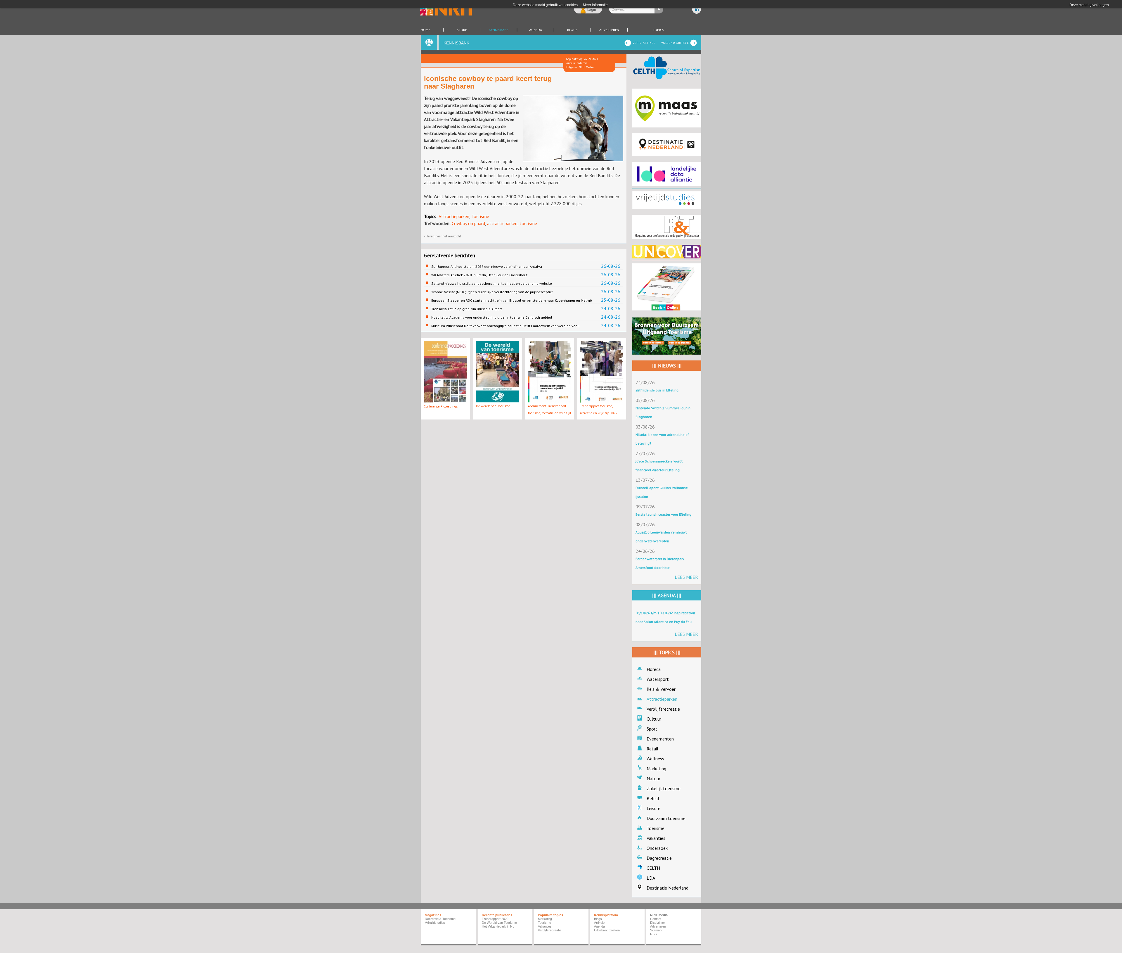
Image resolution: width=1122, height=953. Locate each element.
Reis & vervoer (661, 689)
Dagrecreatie (659, 858)
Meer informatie (595, 5)
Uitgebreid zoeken (607, 930)
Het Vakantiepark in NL (498, 926)
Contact (655, 919)
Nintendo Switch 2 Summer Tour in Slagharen (663, 412)
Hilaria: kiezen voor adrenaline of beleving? (662, 439)
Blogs (572, 30)
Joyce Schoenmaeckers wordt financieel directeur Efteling (659, 465)
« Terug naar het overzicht (442, 236)
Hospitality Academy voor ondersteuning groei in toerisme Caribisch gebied (491, 317)
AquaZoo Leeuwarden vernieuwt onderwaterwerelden (661, 536)
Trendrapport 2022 (495, 919)
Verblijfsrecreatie (663, 709)
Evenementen (660, 739)
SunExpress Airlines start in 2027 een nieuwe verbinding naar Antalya (486, 266)
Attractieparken (454, 216)
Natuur (653, 778)
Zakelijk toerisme (664, 788)
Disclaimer (657, 922)
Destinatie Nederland (667, 888)
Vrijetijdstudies (435, 922)
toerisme (528, 223)
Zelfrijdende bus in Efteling (657, 390)
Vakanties (656, 838)
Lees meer (686, 577)
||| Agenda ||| (666, 595)
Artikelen (600, 922)
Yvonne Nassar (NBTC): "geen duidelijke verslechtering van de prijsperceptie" (492, 292)
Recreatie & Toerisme (440, 919)
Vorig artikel (644, 43)
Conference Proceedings (441, 406)
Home (425, 30)
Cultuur (654, 719)
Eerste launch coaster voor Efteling (663, 514)
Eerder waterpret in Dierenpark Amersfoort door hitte (660, 563)
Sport (652, 729)
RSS (653, 934)
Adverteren (609, 30)
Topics (658, 30)
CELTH (653, 868)
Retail (652, 749)
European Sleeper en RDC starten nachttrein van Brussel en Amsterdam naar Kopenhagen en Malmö (511, 300)
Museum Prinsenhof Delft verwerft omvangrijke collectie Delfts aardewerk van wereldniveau (505, 326)
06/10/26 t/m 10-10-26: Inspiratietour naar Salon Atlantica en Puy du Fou (665, 617)
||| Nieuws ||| (667, 365)
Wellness (655, 759)
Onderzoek (657, 848)
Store (462, 30)
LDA (651, 878)
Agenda (535, 30)
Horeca (654, 669)
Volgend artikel (675, 43)
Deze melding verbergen (1089, 5)
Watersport (658, 679)
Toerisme (480, 216)
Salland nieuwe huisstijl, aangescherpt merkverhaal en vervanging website (491, 283)
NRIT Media (659, 915)
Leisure (653, 808)
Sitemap (656, 930)
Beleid (653, 798)
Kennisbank (499, 30)
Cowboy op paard (468, 223)
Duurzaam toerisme (666, 818)
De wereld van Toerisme (493, 406)
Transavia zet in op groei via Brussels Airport (466, 309)
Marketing (656, 768)
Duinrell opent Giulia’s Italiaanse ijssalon (662, 492)
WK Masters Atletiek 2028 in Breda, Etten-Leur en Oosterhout (479, 275)
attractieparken (502, 223)
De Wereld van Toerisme (499, 922)
